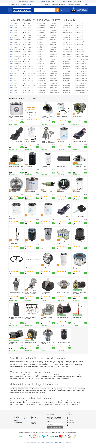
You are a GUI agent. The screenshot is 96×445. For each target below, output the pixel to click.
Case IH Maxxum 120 (41, 83)
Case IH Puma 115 (53, 75)
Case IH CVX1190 (27, 42)
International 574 (66, 88)
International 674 (79, 27)
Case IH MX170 (53, 34)
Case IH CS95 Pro (27, 34)
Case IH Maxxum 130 (41, 87)
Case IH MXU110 (53, 66)
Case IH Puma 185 (66, 27)
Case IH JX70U (40, 51)
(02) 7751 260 (19, 420)
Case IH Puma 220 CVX (67, 44)
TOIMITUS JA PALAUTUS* (48, 1)
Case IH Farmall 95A (41, 32)
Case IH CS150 (14, 90)
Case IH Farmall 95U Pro (42, 37)
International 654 (79, 25)
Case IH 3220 (14, 25)
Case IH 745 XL (14, 71)
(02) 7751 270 (35, 418)
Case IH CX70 (27, 61)
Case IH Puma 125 (53, 76)
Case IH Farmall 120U (28, 90)
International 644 (79, 23)
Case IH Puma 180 (66, 23)
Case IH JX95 (39, 61)
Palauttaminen (79, 4)
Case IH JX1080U (40, 42)
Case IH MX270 (53, 47)
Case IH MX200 (53, 37)
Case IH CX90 (27, 65)
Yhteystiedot (47, 4)
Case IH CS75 (14, 94)
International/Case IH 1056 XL (81, 56)
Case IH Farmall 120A (28, 87)
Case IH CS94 (27, 32)
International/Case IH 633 (80, 70)
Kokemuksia (62, 4)
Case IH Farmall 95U (41, 35)
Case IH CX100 (27, 56)
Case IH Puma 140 (53, 80)
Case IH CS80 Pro (27, 25)
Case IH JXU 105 (40, 63)
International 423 (66, 71)
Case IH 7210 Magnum (16, 63)
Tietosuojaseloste (49, 442)
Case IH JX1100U (40, 46)
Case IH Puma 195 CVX (67, 32)
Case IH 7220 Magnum (16, 65)
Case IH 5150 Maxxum (16, 44)
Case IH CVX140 (27, 49)
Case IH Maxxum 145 (41, 92)
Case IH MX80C (53, 51)
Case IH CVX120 (27, 46)
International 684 (79, 29)
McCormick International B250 (81, 88)
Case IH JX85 (39, 56)
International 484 (66, 82)
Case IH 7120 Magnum (16, 58)
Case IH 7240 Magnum (16, 68)
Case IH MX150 (53, 32)
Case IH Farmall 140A (28, 94)
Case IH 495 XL (14, 37)
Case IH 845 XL (14, 76)
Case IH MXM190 (53, 63)
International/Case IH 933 (80, 82)
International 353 (66, 63)
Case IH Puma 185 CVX (67, 29)
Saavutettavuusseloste (59, 442)
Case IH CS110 (14, 85)
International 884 (79, 47)
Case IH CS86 (27, 29)
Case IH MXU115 (53, 68)
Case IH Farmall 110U (28, 78)
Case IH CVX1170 (27, 41)
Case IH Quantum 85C (67, 54)
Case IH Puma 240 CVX (67, 49)
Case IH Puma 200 (66, 34)
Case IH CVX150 (27, 51)
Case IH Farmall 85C (41, 29)
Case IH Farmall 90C (41, 30)
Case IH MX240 (53, 44)
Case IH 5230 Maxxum (16, 47)
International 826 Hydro (80, 41)
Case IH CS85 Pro (27, 27)
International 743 (79, 34)
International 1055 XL (66, 59)
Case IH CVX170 (27, 54)
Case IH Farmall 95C (41, 34)
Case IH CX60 (27, 59)
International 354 (66, 65)
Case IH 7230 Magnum (16, 66)
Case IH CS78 (27, 23)
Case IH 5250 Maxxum (16, 51)
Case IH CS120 (14, 87)
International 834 (79, 42)
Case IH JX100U (40, 39)
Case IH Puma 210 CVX (67, 39)
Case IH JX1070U (40, 41)
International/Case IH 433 (80, 63)
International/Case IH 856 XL (81, 78)
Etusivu (10, 15)
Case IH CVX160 (27, 53)
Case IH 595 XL (14, 53)
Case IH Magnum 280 (41, 73)
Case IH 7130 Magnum (16, 59)
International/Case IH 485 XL (81, 65)
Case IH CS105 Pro (15, 83)
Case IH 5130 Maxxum (16, 41)
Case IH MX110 (53, 27)
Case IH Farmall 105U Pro (29, 73)
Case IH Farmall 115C (28, 82)
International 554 (66, 87)
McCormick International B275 (81, 90)
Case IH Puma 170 (53, 94)
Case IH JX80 (39, 53)
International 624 (66, 92)
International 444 (66, 73)
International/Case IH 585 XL (81, 68)
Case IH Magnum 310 (41, 75)
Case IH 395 (13, 29)
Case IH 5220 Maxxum (16, 46)
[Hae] (57, 10)
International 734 (79, 32)
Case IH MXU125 (53, 70)
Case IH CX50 (27, 58)
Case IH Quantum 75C (67, 53)
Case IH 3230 (14, 27)
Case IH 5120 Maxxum (16, 39)
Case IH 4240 (14, 35)
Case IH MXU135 (53, 73)
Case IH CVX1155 (27, 39)
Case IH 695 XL (14, 54)
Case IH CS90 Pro (27, 30)
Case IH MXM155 (53, 59)
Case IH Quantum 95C (67, 56)
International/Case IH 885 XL (81, 80)
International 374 (66, 66)
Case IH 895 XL (14, 78)
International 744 (79, 35)
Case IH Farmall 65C (41, 23)
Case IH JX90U (40, 59)
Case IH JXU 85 (40, 68)
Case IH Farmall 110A (28, 75)
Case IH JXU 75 (40, 66)
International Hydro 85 (80, 54)
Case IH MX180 (53, 35)
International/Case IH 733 (80, 73)
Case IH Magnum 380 (41, 76)
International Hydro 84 (80, 53)
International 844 (79, 44)
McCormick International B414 (81, 92)
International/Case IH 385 (80, 61)
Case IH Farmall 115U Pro (29, 85)
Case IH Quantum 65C (67, 51)
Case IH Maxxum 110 (41, 80)
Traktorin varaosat (17, 15)
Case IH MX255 (53, 46)
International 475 (66, 80)
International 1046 (66, 58)
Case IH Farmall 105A (28, 68)
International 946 (79, 49)
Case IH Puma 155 (53, 87)
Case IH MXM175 (53, 61)
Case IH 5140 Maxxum (16, 42)
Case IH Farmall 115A (28, 80)
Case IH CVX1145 (27, 37)
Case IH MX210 (53, 39)
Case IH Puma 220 (66, 42)
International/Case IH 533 (80, 66)
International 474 (66, 78)
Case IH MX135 (53, 30)
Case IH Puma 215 (66, 41)
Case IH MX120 (53, 29)
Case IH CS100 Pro (15, 82)
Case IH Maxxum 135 (41, 88)
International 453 (66, 75)
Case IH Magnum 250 (41, 71)
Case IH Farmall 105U (28, 71)
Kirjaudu (86, 4)
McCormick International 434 (81, 87)
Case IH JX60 (39, 47)
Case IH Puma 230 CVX (67, 47)
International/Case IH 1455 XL (81, 59)
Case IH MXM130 (53, 56)
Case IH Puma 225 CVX (67, 46)
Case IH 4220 (14, 32)
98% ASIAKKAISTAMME (26, 1)
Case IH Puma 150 (53, 83)
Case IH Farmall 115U (28, 83)
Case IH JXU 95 (40, 70)
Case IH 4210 (14, 30)
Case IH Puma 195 (66, 30)
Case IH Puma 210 (66, 37)
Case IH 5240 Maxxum (16, 49)
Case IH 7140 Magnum (16, 61)
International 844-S (79, 46)
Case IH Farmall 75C (41, 25)
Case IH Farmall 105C (28, 70)
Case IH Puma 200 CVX (67, 35)
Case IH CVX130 (27, 47)
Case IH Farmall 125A (28, 92)
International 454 (66, 76)
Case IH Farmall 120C (28, 88)
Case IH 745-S (14, 73)
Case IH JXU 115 (40, 65)
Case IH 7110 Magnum (16, 56)
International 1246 (66, 61)
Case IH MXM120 (53, 54)
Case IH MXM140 (53, 58)
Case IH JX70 (39, 49)
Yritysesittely (55, 4)
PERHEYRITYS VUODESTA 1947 (71, 1)
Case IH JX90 (39, 58)
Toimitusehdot (71, 4)
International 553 (66, 85)
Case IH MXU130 (53, 71)
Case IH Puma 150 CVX (54, 85)
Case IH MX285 (53, 49)
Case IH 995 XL (14, 80)
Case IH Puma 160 (53, 88)
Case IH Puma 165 (53, 90)
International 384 (66, 70)
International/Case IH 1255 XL (81, 58)
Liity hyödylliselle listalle (55, 427)
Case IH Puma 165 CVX (54, 92)
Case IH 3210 (14, 23)
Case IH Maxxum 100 (41, 78)
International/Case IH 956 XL (81, 83)
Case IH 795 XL (14, 75)
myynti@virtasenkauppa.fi (19, 418)
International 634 (66, 94)
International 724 (79, 30)
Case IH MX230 (53, 42)
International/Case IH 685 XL (81, 71)
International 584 (66, 90)
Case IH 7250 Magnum (16, 70)
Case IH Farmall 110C (28, 76)
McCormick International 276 (81, 85)
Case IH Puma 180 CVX (67, 25)
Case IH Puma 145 (53, 82)
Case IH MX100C (53, 25)
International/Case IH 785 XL (81, 75)
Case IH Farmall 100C (28, 66)
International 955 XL (79, 51)
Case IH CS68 (14, 92)
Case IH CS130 (14, 88)
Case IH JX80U (40, 54)
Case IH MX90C (53, 53)
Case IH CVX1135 (27, 35)
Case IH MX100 (53, 23)
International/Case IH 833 (80, 76)
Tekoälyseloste (69, 442)
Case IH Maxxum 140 (41, 90)
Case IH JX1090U (40, 44)
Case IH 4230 (14, 34)
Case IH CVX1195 (27, 44)
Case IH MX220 (53, 41)
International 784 (79, 37)
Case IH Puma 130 (53, 78)
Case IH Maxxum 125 (41, 85)
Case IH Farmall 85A (41, 27)
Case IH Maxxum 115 (41, 82)
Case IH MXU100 (53, 65)
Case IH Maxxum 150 (41, 94)
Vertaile (22, 119)
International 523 (66, 83)
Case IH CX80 (27, 63)
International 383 (66, 68)
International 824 (79, 39)
